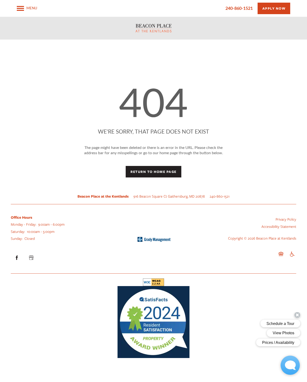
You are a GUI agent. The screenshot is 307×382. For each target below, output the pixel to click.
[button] (274, 8)
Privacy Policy (286, 219)
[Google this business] (31, 258)
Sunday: (17, 238)
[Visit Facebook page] (17, 258)
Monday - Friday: (23, 224)
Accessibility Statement (278, 226)
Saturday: (18, 231)
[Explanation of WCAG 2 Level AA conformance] (153, 282)
